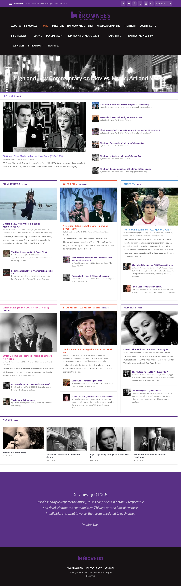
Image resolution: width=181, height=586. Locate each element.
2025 (38, 255)
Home (45, 26)
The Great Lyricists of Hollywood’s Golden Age (120, 156)
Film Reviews (18, 36)
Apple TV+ (46, 230)
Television (17, 46)
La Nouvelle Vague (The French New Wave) (30, 384)
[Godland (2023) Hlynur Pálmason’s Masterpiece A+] (28, 204)
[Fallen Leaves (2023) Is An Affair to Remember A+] (6, 272)
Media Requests (75, 568)
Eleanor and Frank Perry (14, 452)
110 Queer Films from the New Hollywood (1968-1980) (124, 104)
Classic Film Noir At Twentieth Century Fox (146, 349)
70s (149, 232)
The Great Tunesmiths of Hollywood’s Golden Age (122, 143)
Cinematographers (108, 26)
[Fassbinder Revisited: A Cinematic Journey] (66, 277)
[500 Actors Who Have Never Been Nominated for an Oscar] (154, 439)
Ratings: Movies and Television (40, 232)
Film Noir (129, 26)
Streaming (34, 46)
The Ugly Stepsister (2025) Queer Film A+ (30, 252)
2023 (29, 230)
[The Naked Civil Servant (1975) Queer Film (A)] (127, 266)
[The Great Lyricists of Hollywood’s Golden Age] (95, 157)
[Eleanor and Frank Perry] (23, 438)
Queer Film (136, 107)
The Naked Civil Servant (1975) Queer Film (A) (152, 265)
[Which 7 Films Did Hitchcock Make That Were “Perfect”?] (28, 332)
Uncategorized (156, 235)
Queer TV (138, 235)
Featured (53, 46)
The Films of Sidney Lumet (23, 400)
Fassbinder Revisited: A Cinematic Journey (91, 276)
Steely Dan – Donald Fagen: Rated (87, 381)
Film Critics (114, 36)
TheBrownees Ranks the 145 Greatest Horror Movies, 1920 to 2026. (130, 130)
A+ (33, 230)
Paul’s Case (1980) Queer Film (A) (147, 287)
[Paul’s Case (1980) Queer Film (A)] (127, 288)
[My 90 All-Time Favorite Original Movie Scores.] (95, 118)
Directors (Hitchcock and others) (72, 26)
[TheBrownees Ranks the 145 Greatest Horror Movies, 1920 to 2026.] (95, 131)
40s (158, 375)
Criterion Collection (10, 232)
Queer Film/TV (148, 26)
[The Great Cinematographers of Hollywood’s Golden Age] (95, 170)
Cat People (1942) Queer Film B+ (146, 391)
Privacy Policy (94, 568)
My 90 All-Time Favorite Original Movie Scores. (46, 3)
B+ (137, 396)
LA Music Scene (89, 386)
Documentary (54, 36)
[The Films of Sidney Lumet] (6, 401)
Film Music (84, 402)
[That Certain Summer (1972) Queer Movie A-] (149, 207)
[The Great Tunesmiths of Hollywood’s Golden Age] (95, 144)
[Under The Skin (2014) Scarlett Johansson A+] (66, 397)
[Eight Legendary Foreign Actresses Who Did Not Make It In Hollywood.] (110, 439)
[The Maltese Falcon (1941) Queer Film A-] (127, 373)
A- (152, 232)
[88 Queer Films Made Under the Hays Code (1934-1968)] (44, 127)
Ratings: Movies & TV (140, 36)
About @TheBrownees (24, 26)
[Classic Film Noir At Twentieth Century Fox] (149, 328)
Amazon (38, 230)
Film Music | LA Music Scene (83, 36)
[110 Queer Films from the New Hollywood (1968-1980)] (95, 105)
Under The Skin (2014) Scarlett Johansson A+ (92, 396)
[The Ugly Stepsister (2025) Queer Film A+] (6, 253)
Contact (109, 568)
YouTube (23, 261)
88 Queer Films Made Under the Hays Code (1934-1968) (33, 156)
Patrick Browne (10, 159)
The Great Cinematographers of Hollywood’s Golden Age (125, 169)
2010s (98, 399)
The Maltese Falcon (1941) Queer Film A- (150, 372)
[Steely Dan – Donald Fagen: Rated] (66, 382)
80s (159, 289)
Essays (38, 36)
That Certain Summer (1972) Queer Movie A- (147, 229)
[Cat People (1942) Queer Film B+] (127, 392)
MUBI (24, 279)
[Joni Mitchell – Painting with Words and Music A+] (88, 328)
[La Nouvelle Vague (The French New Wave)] (6, 385)
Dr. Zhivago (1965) (90, 494)
